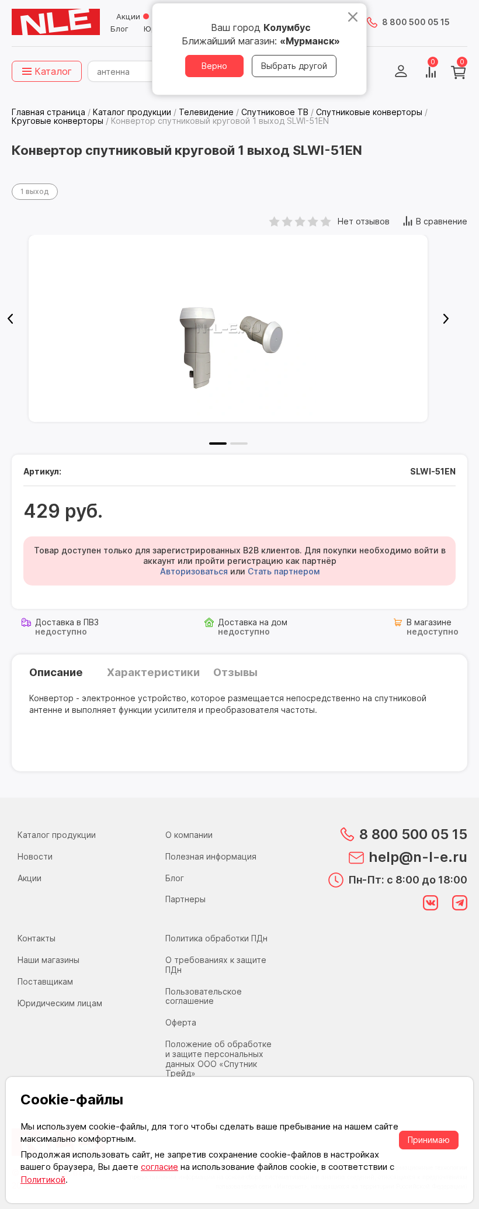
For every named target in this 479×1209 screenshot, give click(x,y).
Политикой (42, 1179)
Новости (35, 856)
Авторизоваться (194, 571)
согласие (159, 1166)
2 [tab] (239, 443)
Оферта (180, 1022)
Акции (128, 16)
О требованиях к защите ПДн (215, 965)
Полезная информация (210, 856)
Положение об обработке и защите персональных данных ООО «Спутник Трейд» (218, 1058)
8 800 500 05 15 (416, 22)
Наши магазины (48, 960)
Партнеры (185, 899)
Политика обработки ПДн (216, 938)
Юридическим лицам (60, 1003)
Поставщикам (45, 981)
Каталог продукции (57, 835)
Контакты (36, 938)
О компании (189, 835)
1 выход (34, 191)
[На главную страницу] (56, 22)
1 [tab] (218, 443)
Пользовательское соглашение (203, 996)
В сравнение (441, 221)
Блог (119, 28)
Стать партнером (284, 571)
